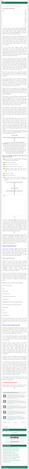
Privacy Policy (25, 468)
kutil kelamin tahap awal (21, 372)
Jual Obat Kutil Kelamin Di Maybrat (9, 458)
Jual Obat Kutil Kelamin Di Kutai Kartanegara (11, 460)
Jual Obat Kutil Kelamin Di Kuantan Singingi (11, 457)
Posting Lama (23, 422)
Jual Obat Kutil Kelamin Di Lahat (13, 400)
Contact (17, 468)
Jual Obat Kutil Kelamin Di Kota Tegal (9, 447)
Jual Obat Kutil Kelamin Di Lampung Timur (10, 449)
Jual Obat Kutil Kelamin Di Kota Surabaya (10, 450)
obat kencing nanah (16, 131)
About (15, 468)
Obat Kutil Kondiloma (6, 461)
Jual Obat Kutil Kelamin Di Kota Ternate (10, 455)
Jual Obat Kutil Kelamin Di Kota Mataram (14, 416)
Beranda (15, 422)
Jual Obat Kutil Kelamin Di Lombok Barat (10, 453)
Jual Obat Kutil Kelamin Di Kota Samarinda (15, 394)
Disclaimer (21, 468)
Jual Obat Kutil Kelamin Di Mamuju (13, 405)
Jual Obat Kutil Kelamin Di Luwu (8, 452)
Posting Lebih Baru (7, 422)
